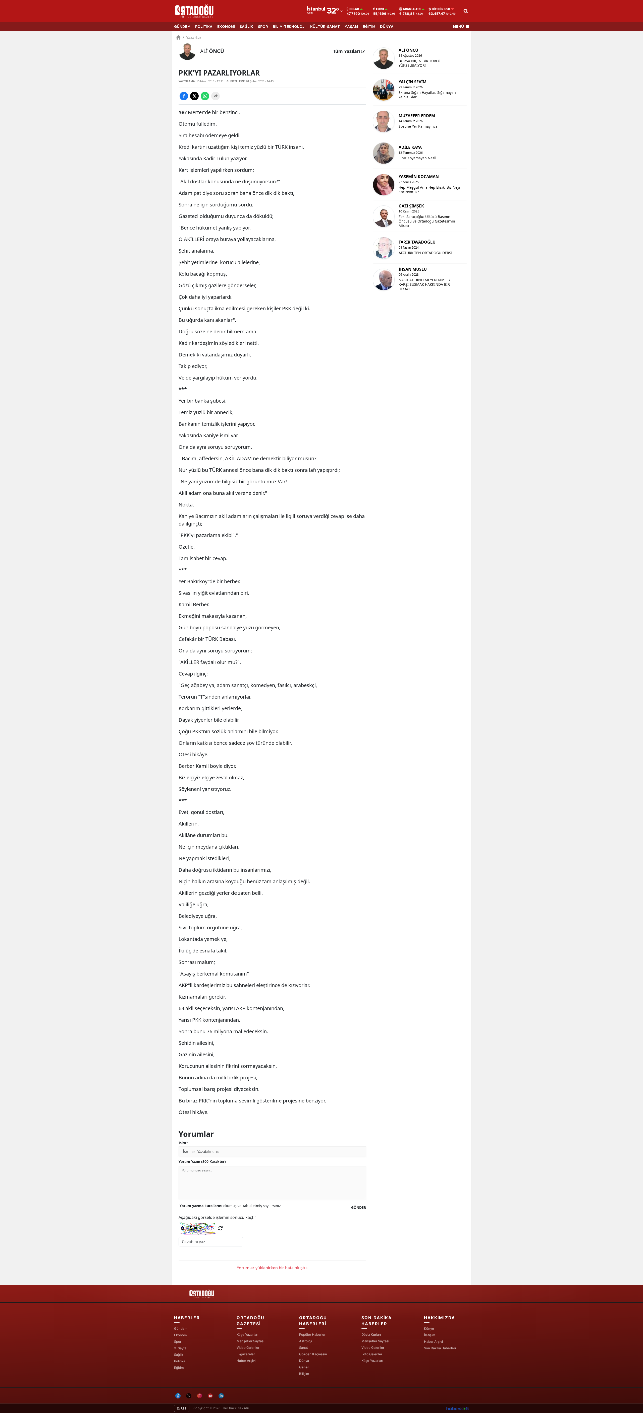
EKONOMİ (226, 27)
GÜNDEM (182, 27)
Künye (429, 1328)
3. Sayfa (180, 1348)
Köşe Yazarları (247, 1334)
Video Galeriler (248, 1347)
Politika (179, 1361)
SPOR (263, 27)
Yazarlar (192, 37)
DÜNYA (387, 27)
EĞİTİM (369, 27)
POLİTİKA (203, 27)
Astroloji (305, 1341)
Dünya (304, 1360)
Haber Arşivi (246, 1360)
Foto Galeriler (371, 1354)
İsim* (183, 1142)
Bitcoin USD (441, 9)
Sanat (303, 1347)
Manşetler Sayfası (250, 1341)
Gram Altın (412, 9)
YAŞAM (351, 27)
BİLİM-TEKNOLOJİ (289, 27)
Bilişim (304, 1373)
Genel (303, 1367)
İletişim (429, 1335)
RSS (183, 1408)
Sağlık (178, 1354)
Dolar (354, 9)
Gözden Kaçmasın (313, 1354)
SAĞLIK (246, 27)
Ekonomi (180, 1335)
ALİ (212, 51)
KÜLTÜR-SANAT (325, 27)
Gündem (180, 1328)
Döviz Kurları (371, 1334)
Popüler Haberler (312, 1334)
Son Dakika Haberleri (440, 1348)
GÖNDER (358, 1207)
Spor (177, 1341)
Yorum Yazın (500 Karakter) (202, 1161)
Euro (380, 9)
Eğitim (179, 1367)
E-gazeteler (246, 1354)
